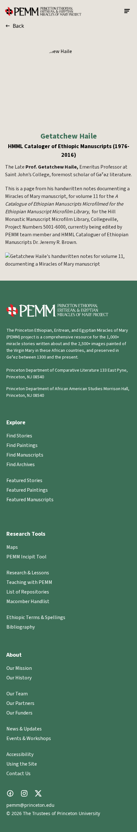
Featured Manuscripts (30, 499)
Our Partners (20, 703)
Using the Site (21, 764)
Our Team (17, 693)
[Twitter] (38, 793)
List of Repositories (27, 591)
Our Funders (19, 712)
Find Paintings (22, 445)
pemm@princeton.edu (30, 805)
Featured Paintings (27, 490)
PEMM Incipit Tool (26, 556)
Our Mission (19, 668)
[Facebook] (10, 793)
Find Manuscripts (24, 454)
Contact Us (18, 773)
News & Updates (24, 728)
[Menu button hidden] (127, 11)
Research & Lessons (27, 572)
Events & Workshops (28, 738)
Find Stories (19, 435)
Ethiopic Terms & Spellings (35, 617)
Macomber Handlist (27, 601)
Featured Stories (24, 480)
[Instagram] (24, 793)
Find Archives (20, 464)
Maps (12, 547)
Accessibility (19, 754)
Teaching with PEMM (29, 582)
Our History (19, 677)
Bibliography (20, 627)
